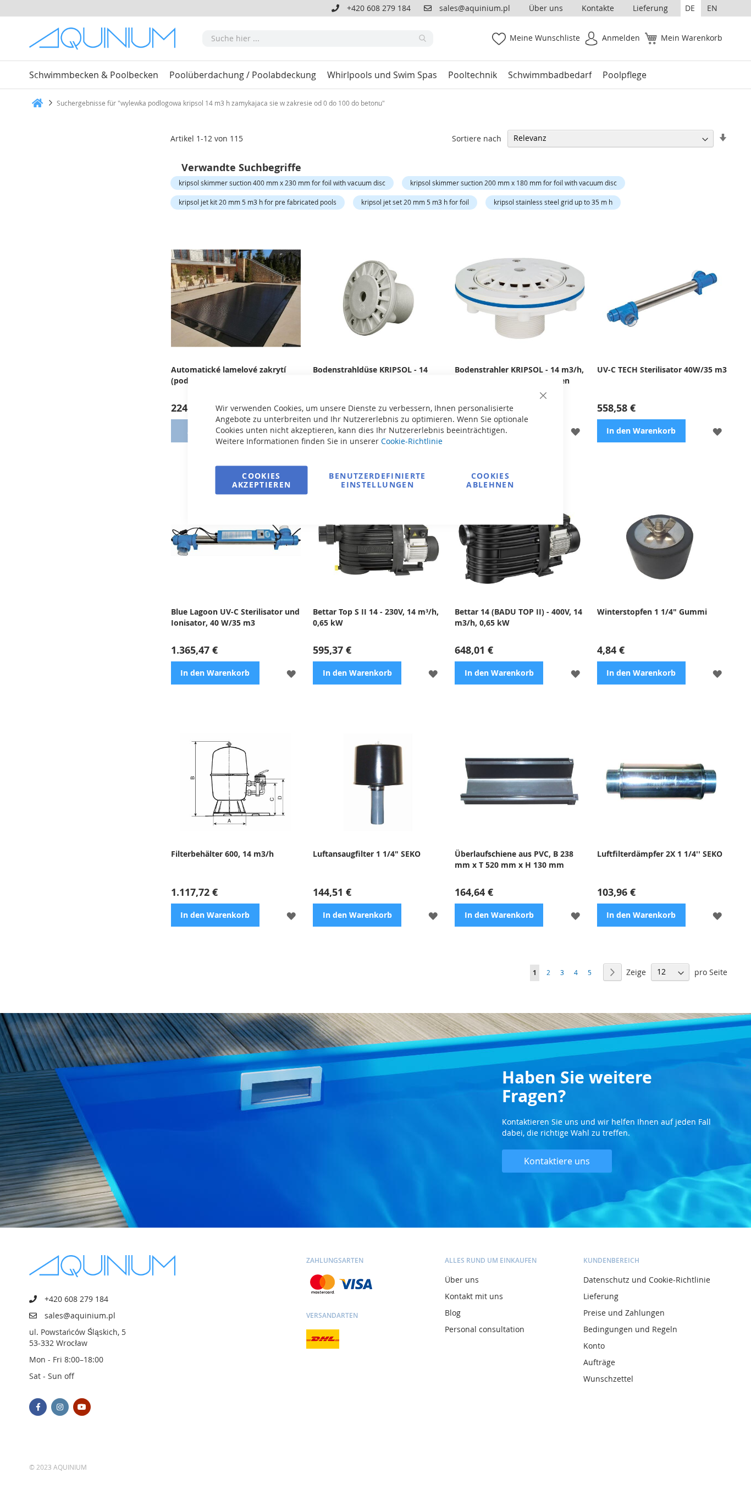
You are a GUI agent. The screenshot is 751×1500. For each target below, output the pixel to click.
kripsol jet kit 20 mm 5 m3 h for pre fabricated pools (257, 202)
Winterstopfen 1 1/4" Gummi (652, 611)
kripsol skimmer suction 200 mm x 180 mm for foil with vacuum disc (513, 182)
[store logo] (106, 39)
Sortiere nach (476, 138)
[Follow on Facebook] (38, 1407)
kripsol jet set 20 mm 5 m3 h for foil (415, 202)
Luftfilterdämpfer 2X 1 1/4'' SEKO (659, 853)
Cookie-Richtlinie (412, 441)
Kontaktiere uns (557, 1161)
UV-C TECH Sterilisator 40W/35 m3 (662, 369)
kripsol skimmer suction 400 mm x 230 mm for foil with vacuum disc (282, 182)
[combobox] (317, 38)
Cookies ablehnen (490, 480)
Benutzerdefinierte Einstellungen (377, 480)
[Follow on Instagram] (60, 1407)
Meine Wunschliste (545, 37)
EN (712, 8)
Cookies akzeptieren (261, 480)
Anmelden (621, 37)
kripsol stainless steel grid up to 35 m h (553, 202)
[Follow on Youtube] (82, 1407)
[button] (691, 8)
